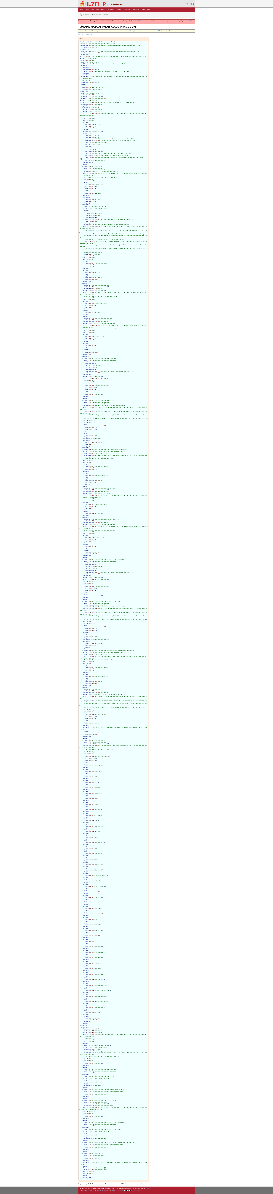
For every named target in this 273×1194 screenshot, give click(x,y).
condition (87, 131)
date (82, 62)
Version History (92, 1190)
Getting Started (89, 9)
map (87, 201)
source (88, 144)
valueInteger (87, 53)
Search (85, 1190)
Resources (111, 9)
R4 (192, 21)
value (86, 71)
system (86, 69)
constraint (87, 133)
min (85, 119)
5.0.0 (139, 21)
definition (87, 113)
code (87, 194)
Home (81, 9)
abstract (84, 95)
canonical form (88, 34)
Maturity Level (133, 31)
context (83, 99)
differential (85, 1027)
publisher (84, 64)
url (82, 56)
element (85, 108)
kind (82, 93)
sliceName (87, 289)
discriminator (90, 212)
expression (89, 141)
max (85, 120)
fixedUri (87, 439)
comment (86, 241)
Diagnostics (86, 14)
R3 (79, 22)
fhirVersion (85, 82)
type (82, 100)
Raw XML (80, 34)
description (85, 77)
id (82, 44)
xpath (87, 142)
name (82, 58)
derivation (85, 104)
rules (87, 221)
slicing (86, 210)
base (85, 122)
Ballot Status (161, 31)
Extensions (127, 9)
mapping (83, 84)
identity (86, 86)
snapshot (84, 106)
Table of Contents (101, 1190)
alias (86, 254)
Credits (108, 1190)
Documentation (100, 9)
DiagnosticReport (96, 14)
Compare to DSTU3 (116, 1190)
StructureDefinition (87, 42)
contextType (85, 97)
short (86, 111)
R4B (190, 21)
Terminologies (146, 9)
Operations (136, 9)
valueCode (86, 47)
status (83, 60)
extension (84, 46)
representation (89, 170)
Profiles (119, 9)
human (87, 139)
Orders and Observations (84, 31)
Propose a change (135, 1190)
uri (84, 88)
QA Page (148, 1188)
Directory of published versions (171, 21)
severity (88, 137)
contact (83, 66)
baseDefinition (86, 102)
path (85, 109)
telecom (85, 67)
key (87, 135)
